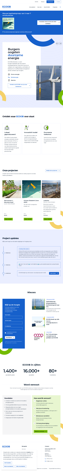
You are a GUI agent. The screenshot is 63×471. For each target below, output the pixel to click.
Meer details (8, 219)
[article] (46, 306)
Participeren (50, 1)
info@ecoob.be (49, 461)
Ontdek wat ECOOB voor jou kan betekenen (18, 85)
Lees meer (53, 273)
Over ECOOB (47, 7)
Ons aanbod (32, 7)
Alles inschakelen (20, 466)
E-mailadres (8, 326)
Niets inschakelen (8, 466)
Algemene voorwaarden (42, 468)
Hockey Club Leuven (24, 248)
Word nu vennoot (39, 431)
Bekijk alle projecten (51, 170)
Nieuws (42, 1)
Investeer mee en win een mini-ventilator (47, 22)
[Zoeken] (60, 7)
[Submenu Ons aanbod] (35, 7)
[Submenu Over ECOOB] (50, 7)
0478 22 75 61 (49, 458)
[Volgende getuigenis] (60, 43)
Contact (58, 1)
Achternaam (8, 320)
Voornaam (7, 314)
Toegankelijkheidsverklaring (55, 468)
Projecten (55, 7)
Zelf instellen (7, 462)
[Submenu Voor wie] (42, 7)
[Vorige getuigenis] (57, 43)
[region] (49, 83)
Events (36, 1)
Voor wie (39, 7)
